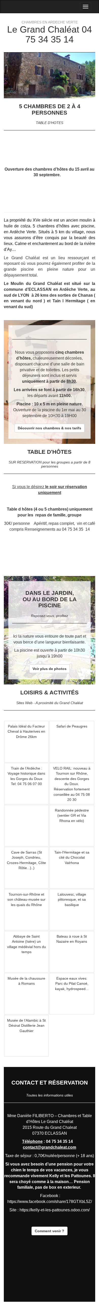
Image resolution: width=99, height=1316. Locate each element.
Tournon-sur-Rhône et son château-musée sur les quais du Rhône (26, 899)
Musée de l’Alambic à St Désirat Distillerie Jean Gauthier (26, 1025)
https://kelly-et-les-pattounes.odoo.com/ (55, 1210)
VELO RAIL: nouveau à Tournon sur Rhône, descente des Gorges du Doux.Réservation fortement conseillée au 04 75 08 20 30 (71, 784)
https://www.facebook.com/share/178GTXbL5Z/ (49, 1201)
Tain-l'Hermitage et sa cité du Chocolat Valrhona (71, 857)
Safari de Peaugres (71, 726)
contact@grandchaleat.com (49, 1147)
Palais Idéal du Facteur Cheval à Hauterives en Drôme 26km (26, 731)
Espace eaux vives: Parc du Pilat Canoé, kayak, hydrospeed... (72, 983)
